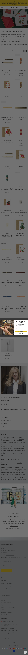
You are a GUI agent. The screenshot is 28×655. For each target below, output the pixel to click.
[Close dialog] (27, 320)
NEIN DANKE (21, 333)
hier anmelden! (21, 331)
